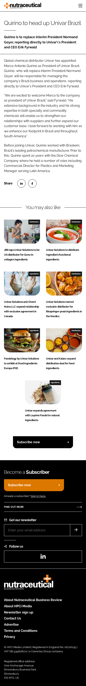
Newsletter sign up (18, 612)
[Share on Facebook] (32, 183)
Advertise (11, 624)
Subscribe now (28, 442)
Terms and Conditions (20, 631)
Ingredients (34, 274)
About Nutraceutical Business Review (33, 600)
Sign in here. (38, 496)
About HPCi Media (18, 606)
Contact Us (12, 618)
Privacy (9, 637)
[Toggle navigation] (80, 6)
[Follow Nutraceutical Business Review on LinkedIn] (43, 558)
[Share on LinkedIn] (21, 183)
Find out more (14, 507)
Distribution (34, 222)
